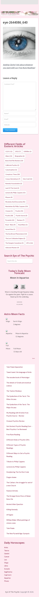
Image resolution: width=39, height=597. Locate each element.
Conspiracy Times (12, 174)
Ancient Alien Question (14, 504)
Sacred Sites (10, 229)
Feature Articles (12, 491)
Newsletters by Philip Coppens (16, 206)
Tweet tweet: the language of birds (19, 372)
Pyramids (9, 220)
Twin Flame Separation (14, 367)
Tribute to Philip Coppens (15, 462)
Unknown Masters (12, 247)
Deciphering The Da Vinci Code (17, 472)
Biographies (19, 156)
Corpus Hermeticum (12, 179)
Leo (5, 560)
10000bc (27, 151)
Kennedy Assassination (13, 183)
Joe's (33, 358)
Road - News (10, 225)
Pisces (6, 581)
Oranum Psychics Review (15, 421)
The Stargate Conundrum (14, 243)
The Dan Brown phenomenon (16, 234)
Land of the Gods (12, 188)
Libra (6, 566)
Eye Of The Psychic (12, 592)
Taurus (6, 550)
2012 (18, 151)
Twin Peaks (10, 528)
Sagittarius (8, 572)
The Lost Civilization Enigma (15, 238)
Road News (23, 225)
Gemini (6, 553)
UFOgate (9, 515)
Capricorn (7, 575)
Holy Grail (27, 179)
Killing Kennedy (12, 509)
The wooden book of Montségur (18, 377)
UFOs (29, 243)
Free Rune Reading (13, 434)
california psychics (12, 165)
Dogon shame (11, 477)
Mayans (8, 197)
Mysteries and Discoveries (15, 202)
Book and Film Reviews (14, 161)
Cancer (6, 557)
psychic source (21, 215)
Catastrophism (11, 170)
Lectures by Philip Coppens (15, 193)
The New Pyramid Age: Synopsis (17, 533)
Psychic (19, 211)
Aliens (8, 156)
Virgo (6, 563)
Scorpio (7, 569)
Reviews (20, 220)
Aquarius (7, 578)
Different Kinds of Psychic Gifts (17, 440)
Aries (6, 547)
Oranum (9, 211)
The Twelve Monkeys (14, 391)
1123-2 (8, 151)
